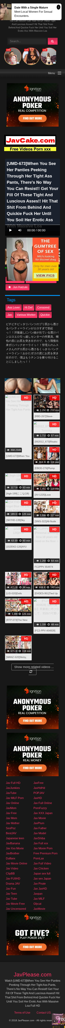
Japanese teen (15, 838)
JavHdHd (39, 787)
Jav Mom (11, 818)
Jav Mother (12, 823)
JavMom (11, 808)
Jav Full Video (42, 863)
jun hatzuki (20, 287)
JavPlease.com (32, 974)
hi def (28, 307)
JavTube (11, 792)
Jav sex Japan (42, 878)
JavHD (37, 798)
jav (9, 314)
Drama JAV (13, 883)
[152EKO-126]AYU (16, 546)
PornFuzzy (40, 808)
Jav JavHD (40, 888)
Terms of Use (22, 1012)
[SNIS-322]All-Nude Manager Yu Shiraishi (46, 523)
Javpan (37, 893)
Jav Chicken (41, 868)
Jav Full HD (13, 782)
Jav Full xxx (40, 843)
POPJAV (38, 792)
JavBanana (13, 843)
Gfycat (37, 903)
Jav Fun (11, 888)
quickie (45, 314)
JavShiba (39, 838)
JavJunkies (13, 787)
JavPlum (38, 823)
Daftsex (10, 858)
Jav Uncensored (16, 908)
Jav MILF (39, 898)
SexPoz (11, 828)
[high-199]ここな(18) (17, 493)
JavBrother (12, 853)
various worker (26, 314)
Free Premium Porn (45, 853)
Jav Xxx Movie (15, 848)
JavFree (38, 782)
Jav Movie (39, 818)
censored (43, 307)
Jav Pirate (39, 883)
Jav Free (11, 813)
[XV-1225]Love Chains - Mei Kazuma (46, 496)
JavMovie (39, 908)
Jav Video (12, 868)
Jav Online (12, 803)
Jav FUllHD (13, 878)
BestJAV (11, 833)
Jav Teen (11, 893)
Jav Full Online (42, 803)
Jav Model (39, 833)
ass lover (13, 307)
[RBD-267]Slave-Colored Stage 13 (44, 418)
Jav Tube (11, 898)
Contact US (44, 1012)
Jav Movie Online (16, 863)
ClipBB (10, 873)
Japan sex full (41, 873)
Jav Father (39, 828)
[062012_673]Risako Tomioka (46, 443)
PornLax (38, 858)
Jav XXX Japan (43, 813)
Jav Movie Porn (43, 848)
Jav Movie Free (15, 903)
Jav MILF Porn (15, 798)
